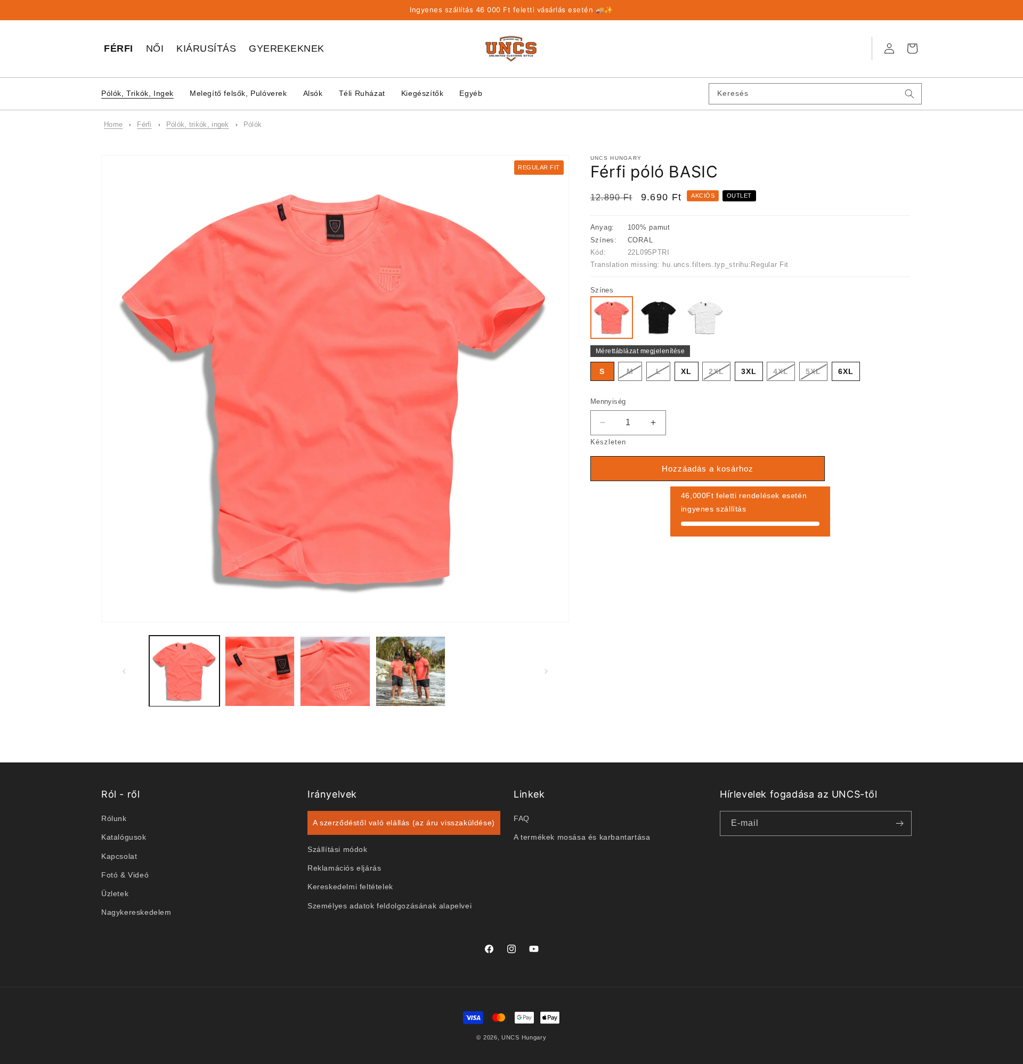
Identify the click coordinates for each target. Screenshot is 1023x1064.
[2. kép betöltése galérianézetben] (260, 671)
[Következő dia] (546, 671)
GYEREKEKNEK (286, 48)
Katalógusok (124, 837)
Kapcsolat (119, 855)
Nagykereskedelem (136, 912)
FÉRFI (118, 48)
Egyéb (470, 93)
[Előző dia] (124, 671)
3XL (749, 371)
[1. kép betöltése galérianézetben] (184, 671)
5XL (816, 374)
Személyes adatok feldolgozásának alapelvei (389, 905)
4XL (784, 374)
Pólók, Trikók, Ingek (137, 93)
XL (686, 371)
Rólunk (114, 818)
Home (113, 124)
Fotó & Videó (125, 874)
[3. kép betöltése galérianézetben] (335, 671)
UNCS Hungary (523, 1037)
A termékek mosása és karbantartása (582, 837)
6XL (846, 371)
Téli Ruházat (362, 93)
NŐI (155, 48)
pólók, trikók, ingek (197, 124)
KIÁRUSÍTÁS (206, 48)
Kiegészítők (422, 93)
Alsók (313, 93)
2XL (719, 374)
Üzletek (114, 893)
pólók (252, 124)
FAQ (522, 818)
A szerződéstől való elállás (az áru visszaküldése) (404, 822)
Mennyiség (608, 401)
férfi (144, 124)
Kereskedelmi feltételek (350, 886)
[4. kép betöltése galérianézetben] (411, 671)
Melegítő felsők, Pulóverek (238, 93)
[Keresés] (909, 94)
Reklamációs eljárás (344, 868)
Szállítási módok (337, 849)
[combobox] (815, 94)
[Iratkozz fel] (899, 823)
